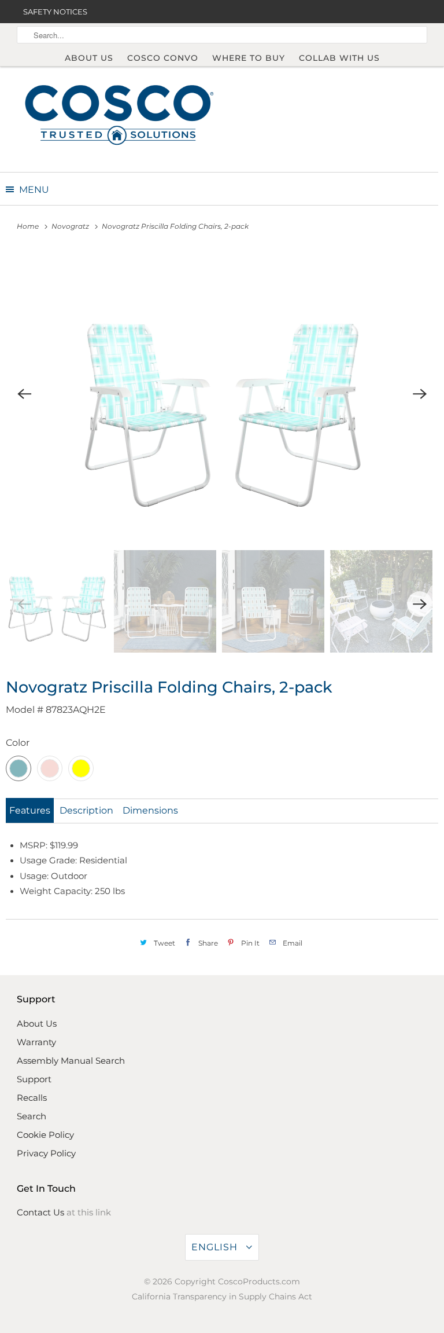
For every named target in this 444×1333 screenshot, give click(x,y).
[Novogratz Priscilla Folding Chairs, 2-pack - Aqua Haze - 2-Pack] (222, 394)
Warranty (36, 1042)
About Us (89, 58)
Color (17, 742)
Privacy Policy (46, 1153)
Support (34, 1079)
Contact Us (40, 1212)
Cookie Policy (45, 1134)
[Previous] (24, 394)
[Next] (419, 394)
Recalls (32, 1097)
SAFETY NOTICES (55, 11)
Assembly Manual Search (71, 1060)
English (215, 1247)
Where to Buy (248, 58)
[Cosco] (119, 113)
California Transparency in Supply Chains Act (222, 1296)
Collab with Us (339, 58)
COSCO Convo (162, 58)
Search (31, 1116)
